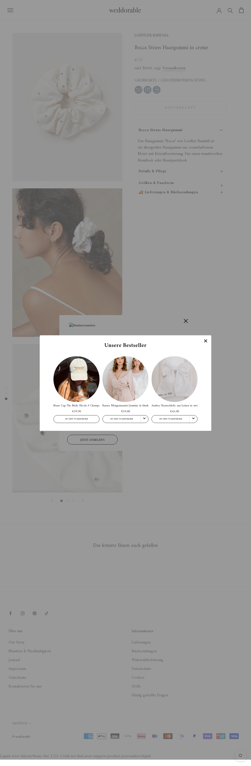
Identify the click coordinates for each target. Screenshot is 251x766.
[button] (205, 341)
